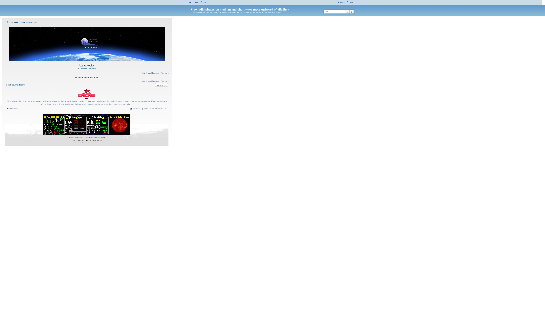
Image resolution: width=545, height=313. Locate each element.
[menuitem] (203, 2)
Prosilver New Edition (82, 140)
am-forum (31, 101)
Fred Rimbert (97, 140)
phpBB (79, 137)
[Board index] (192, 6)
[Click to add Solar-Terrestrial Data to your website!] (86, 124)
